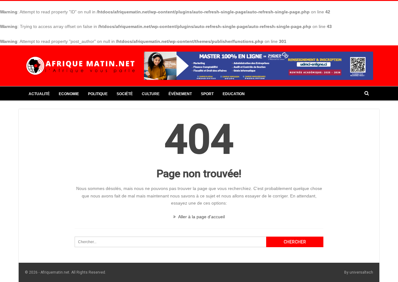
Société (125, 94)
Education (234, 94)
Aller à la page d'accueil (201, 216)
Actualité (39, 94)
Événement (180, 94)
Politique (98, 94)
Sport (207, 94)
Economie (69, 94)
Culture (151, 94)
